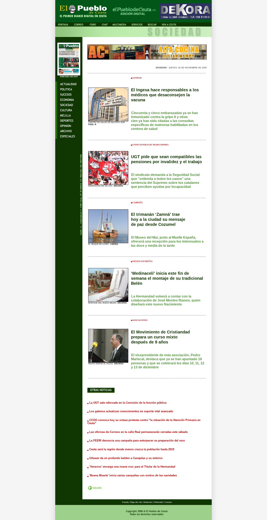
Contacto (168, 502)
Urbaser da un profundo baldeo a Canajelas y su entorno (125, 458)
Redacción (148, 502)
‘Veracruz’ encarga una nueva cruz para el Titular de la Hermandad (132, 466)
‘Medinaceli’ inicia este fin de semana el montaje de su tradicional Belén (167, 278)
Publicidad (158, 502)
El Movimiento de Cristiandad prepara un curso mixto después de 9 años (160, 337)
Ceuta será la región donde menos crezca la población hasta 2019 (131, 449)
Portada (125, 502)
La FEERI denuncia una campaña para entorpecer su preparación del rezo (137, 440)
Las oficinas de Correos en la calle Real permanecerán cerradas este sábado (138, 432)
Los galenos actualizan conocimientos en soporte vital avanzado (131, 411)
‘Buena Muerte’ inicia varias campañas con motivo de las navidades (133, 475)
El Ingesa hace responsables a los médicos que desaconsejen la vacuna (165, 95)
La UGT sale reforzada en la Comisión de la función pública (127, 402)
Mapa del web (136, 502)
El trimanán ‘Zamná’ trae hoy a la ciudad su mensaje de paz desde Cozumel (158, 219)
